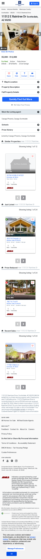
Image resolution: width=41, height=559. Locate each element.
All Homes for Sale (8, 421)
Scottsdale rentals (18, 409)
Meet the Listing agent (11, 112)
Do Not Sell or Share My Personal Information (19, 438)
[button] (34, 3)
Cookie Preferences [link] (8, 452)
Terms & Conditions (8, 443)
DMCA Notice (6, 448)
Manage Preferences (16, 548)
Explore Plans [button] (35, 518)
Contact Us (14, 429)
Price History (7, 130)
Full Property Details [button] (10, 92)
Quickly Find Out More (20, 99)
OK (12, 554)
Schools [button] (5, 125)
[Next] (23, 197)
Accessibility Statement (27, 443)
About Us (23, 429)
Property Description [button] (11, 87)
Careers (31, 429)
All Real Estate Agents (25, 421)
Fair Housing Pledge (20, 448)
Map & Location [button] (10, 82)
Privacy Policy (6, 434)
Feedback (5, 429)
